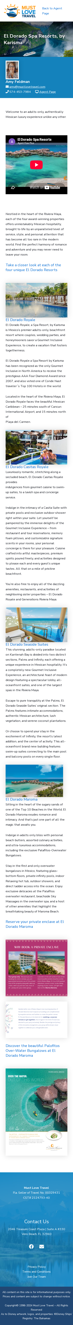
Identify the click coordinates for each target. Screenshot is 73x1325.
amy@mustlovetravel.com (27, 87)
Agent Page (47, 92)
